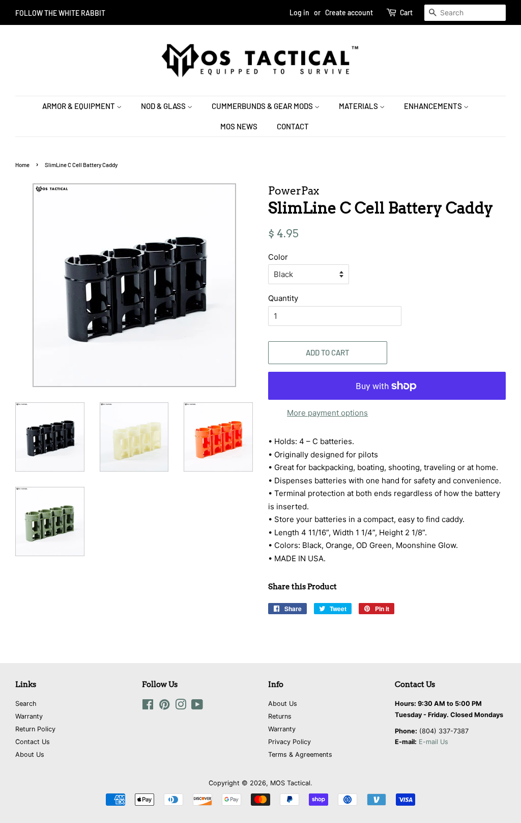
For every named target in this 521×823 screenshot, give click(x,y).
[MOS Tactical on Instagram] (180, 706)
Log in (299, 12)
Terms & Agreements (300, 754)
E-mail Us (433, 742)
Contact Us (32, 742)
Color (278, 257)
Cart (406, 12)
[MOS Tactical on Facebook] (148, 706)
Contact (293, 126)
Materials (359, 106)
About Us (29, 754)
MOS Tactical (290, 783)
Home (22, 164)
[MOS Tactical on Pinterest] (164, 706)
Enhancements (434, 106)
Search (26, 703)
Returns (280, 716)
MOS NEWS (238, 126)
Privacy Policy (289, 742)
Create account (349, 12)
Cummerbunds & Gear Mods (263, 106)
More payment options (327, 413)
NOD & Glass (164, 106)
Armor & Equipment (79, 106)
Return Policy (35, 729)
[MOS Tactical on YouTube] (197, 706)
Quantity (283, 298)
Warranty (29, 716)
